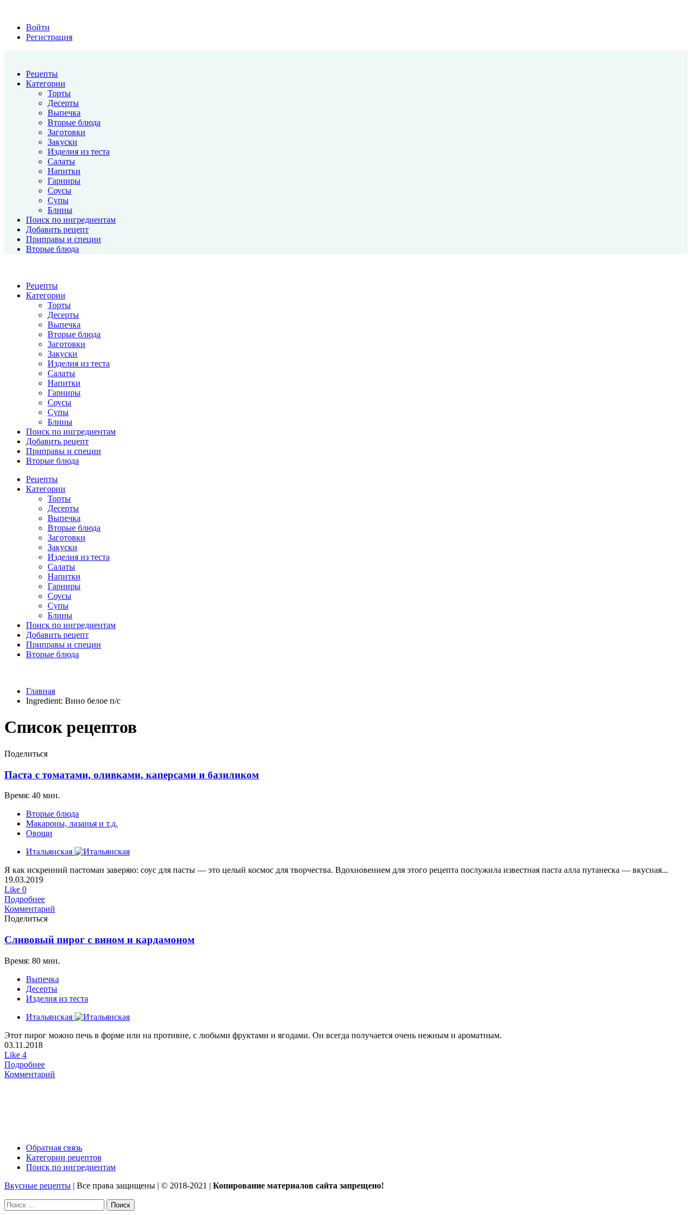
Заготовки (66, 132)
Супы (58, 200)
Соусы (59, 190)
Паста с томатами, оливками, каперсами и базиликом (131, 774)
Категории (45, 83)
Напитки (64, 171)
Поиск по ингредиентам (71, 219)
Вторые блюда (74, 122)
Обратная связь (54, 1147)
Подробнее (24, 899)
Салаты (61, 161)
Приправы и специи (63, 239)
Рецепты (42, 73)
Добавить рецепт (57, 229)
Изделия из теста (79, 151)
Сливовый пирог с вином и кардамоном (99, 939)
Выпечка (64, 112)
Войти (38, 27)
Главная (40, 691)
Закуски (62, 141)
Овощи (39, 833)
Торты (59, 93)
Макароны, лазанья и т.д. (72, 823)
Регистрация (49, 37)
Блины (60, 210)
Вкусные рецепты (37, 1185)
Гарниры (64, 180)
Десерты (63, 103)
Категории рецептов (64, 1157)
